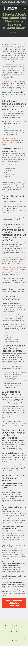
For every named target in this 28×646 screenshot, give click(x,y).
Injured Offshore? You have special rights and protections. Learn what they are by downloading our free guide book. (14, 3)
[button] (25, 8)
